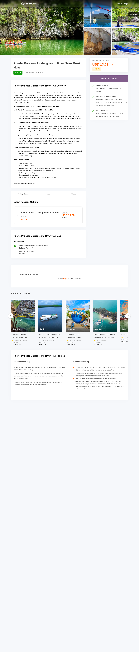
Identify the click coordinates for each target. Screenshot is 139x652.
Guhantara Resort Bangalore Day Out (19, 336)
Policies (73, 193)
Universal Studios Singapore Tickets (74, 336)
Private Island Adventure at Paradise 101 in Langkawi (104, 336)
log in (65, 279)
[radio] (48, 215)
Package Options (23, 193)
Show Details (26, 220)
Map (48, 193)
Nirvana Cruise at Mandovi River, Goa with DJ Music (49, 336)
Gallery (135, 14)
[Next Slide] (128, 315)
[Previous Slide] (10, 315)
